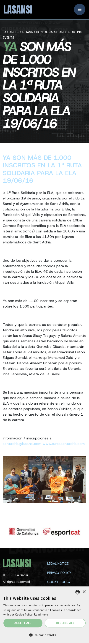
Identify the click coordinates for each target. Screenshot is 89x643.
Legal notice (57, 563)
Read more (41, 614)
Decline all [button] (65, 623)
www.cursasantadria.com (63, 443)
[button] (44, 635)
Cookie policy (59, 582)
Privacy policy (59, 573)
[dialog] (44, 614)
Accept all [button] (22, 623)
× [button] (84, 592)
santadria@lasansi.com (22, 443)
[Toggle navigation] (79, 9)
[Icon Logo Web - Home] (16, 9)
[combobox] (77, 592)
